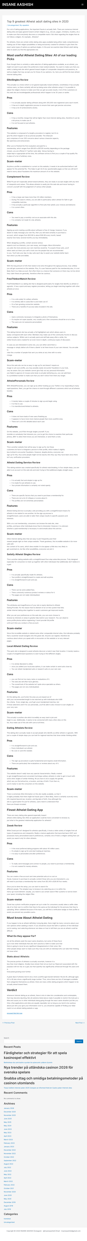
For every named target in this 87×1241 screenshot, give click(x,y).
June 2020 (8, 1195)
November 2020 (10, 1192)
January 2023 (9, 1146)
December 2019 (10, 1202)
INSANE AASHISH (17, 4)
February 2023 (9, 1143)
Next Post (80, 1023)
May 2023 (7, 1132)
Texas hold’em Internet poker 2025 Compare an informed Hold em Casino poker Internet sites (38, 1088)
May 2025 (7, 1122)
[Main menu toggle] (82, 4)
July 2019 (7, 1209)
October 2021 (9, 1188)
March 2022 (8, 1181)
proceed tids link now (14, 1013)
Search (6, 1038)
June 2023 (8, 1129)
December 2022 (10, 1150)
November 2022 (10, 1153)
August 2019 (8, 1206)
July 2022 (7, 1167)
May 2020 (7, 1199)
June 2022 (8, 1171)
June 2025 (8, 1119)
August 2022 (8, 1164)
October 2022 (9, 1157)
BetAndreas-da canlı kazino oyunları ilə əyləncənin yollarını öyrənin (28, 1062)
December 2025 (10, 1112)
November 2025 (10, 1115)
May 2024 (7, 1126)
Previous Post (8, 1023)
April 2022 (7, 1178)
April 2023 (7, 1136)
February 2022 (9, 1185)
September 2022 (10, 1160)
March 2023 (8, 1139)
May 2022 (7, 1174)
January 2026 (9, 1108)
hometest (7, 1219)
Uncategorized (13, 25)
